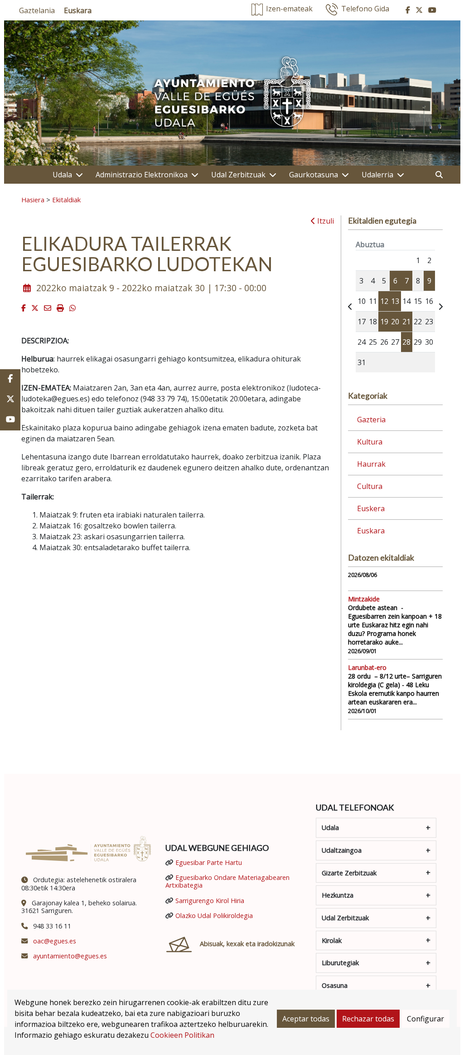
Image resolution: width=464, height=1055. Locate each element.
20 (395, 322)
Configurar (425, 1019)
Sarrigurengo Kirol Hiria (209, 900)
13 (395, 301)
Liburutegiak (340, 962)
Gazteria (371, 420)
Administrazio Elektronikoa (142, 175)
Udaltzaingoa (342, 850)
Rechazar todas (368, 1019)
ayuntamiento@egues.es (70, 956)
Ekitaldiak (66, 199)
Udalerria (377, 175)
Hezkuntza (337, 895)
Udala (62, 175)
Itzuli (324, 221)
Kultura (369, 442)
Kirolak (332, 940)
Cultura (369, 486)
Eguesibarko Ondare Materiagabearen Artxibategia (227, 881)
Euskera (371, 508)
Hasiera (32, 199)
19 (384, 322)
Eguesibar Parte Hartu (208, 862)
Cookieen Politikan (182, 1035)
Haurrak (371, 464)
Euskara (371, 531)
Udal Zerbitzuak (238, 175)
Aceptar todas (305, 1019)
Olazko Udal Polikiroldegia (214, 915)
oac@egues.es (54, 941)
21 (406, 322)
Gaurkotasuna (313, 175)
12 (384, 301)
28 (406, 342)
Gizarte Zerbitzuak (349, 873)
